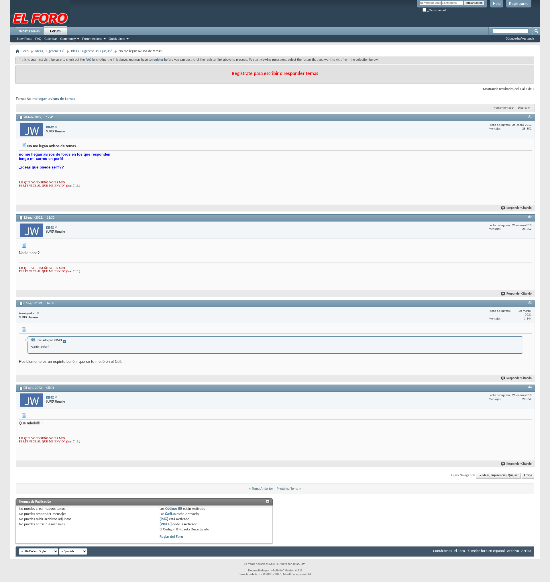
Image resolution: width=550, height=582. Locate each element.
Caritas (170, 514)
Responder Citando (519, 208)
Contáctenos (442, 551)
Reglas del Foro (171, 537)
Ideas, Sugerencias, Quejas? (91, 51)
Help (496, 4)
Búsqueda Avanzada (520, 38)
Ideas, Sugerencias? (49, 51)
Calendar (50, 38)
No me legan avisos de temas (51, 99)
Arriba (528, 475)
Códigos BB (173, 509)
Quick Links (117, 38)
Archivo (513, 551)
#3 (530, 303)
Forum (55, 31)
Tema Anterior (262, 489)
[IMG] (164, 519)
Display (522, 107)
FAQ (38, 38)
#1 (530, 117)
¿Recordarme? (436, 10)
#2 (530, 217)
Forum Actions (92, 38)
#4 (530, 387)
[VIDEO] (166, 524)
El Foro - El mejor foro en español (479, 551)
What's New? (29, 31)
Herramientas (502, 107)
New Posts (24, 38)
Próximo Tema (287, 489)
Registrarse (519, 4)
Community (68, 38)
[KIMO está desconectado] (31, 129)
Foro (25, 51)
